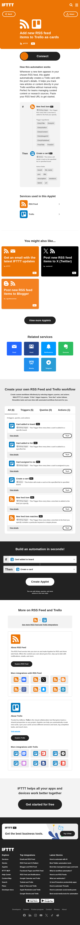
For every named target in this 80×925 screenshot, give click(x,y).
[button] (76, 5)
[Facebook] (24, 915)
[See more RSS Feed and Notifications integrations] (40, 689)
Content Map (6, 878)
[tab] (11, 410)
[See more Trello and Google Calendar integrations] (20, 753)
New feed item (43, 106)
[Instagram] (35, 915)
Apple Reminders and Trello (30, 890)
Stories (4, 863)
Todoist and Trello (26, 882)
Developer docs (8, 890)
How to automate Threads (59, 886)
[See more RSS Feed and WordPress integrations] (59, 689)
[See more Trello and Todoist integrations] (40, 753)
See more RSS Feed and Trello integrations (40, 625)
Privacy (57, 909)
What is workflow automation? (61, 871)
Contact (49, 909)
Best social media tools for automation (64, 894)
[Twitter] (46, 915)
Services (5, 859)
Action (21, 482)
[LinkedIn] (30, 915)
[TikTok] (52, 915)
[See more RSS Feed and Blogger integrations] (59, 679)
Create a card (42, 153)
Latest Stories (56, 855)
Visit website (15, 731)
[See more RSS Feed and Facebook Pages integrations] (20, 689)
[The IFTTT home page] (8, 5)
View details (14, 436)
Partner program (37, 909)
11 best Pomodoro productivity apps (63, 882)
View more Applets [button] (40, 320)
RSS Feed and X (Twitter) (29, 863)
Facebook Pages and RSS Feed (31, 871)
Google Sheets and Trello (29, 894)
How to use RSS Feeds (58, 874)
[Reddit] (57, 915)
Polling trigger (23, 427)
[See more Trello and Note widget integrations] (59, 763)
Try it (67, 436)
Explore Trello (20, 738)
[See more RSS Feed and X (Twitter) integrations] (40, 679)
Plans (4, 886)
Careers (26, 909)
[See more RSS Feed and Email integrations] (20, 679)
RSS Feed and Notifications (30, 874)
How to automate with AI (58, 859)
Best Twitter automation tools (60, 863)
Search (4, 882)
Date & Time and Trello (28, 886)
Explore (5, 855)
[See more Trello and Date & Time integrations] (59, 753)
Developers (16, 909)
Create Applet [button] (40, 581)
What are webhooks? (57, 878)
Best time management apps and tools (64, 867)
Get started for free (40, 804)
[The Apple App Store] (32, 901)
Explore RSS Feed (21, 664)
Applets (5, 867)
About (64, 909)
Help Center (6, 874)
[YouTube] (41, 915)
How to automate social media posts (63, 890)
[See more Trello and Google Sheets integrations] (40, 763)
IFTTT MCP (6, 871)
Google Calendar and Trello (30, 878)
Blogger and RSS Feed (28, 867)
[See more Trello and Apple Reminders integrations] (20, 763)
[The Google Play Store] (47, 901)
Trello (28, 720)
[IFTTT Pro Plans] (33, 44)
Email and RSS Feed (27, 859)
